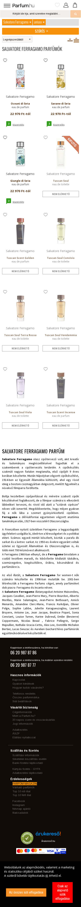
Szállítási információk (25, 755)
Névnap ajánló (21, 808)
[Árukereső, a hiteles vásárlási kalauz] (27, 842)
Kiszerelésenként (70, 40)
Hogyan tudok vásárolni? (28, 687)
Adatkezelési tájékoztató (27, 772)
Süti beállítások (22, 701)
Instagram (18, 805)
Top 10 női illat (21, 791)
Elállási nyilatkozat (24, 737)
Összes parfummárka (25, 697)
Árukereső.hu (48, 841)
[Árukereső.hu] (48, 835)
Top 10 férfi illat (21, 795)
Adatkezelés (20, 729)
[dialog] (40, 884)
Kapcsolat (18, 679)
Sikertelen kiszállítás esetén (29, 759)
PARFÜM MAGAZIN (24, 783)
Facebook (18, 801)
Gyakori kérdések (23, 683)
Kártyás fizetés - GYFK (26, 768)
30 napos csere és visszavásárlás (33, 719)
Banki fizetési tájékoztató (27, 762)
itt (46, 876)
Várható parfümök (23, 787)
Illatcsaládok (20, 812)
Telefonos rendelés (24, 693)
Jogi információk (22, 723)
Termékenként (76, 40)
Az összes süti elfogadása (26, 892)
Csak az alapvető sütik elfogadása (62, 892)
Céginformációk (22, 712)
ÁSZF (16, 733)
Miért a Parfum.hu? (24, 715)
